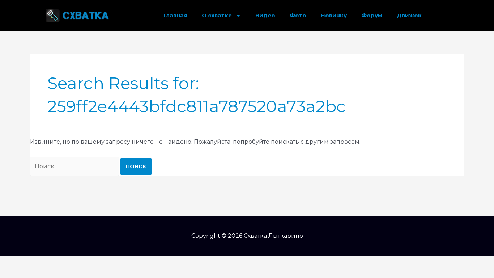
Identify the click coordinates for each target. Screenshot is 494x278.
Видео (265, 15)
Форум (371, 15)
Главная (175, 15)
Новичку (334, 15)
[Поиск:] (75, 166)
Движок (409, 15)
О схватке (217, 15)
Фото (298, 15)
